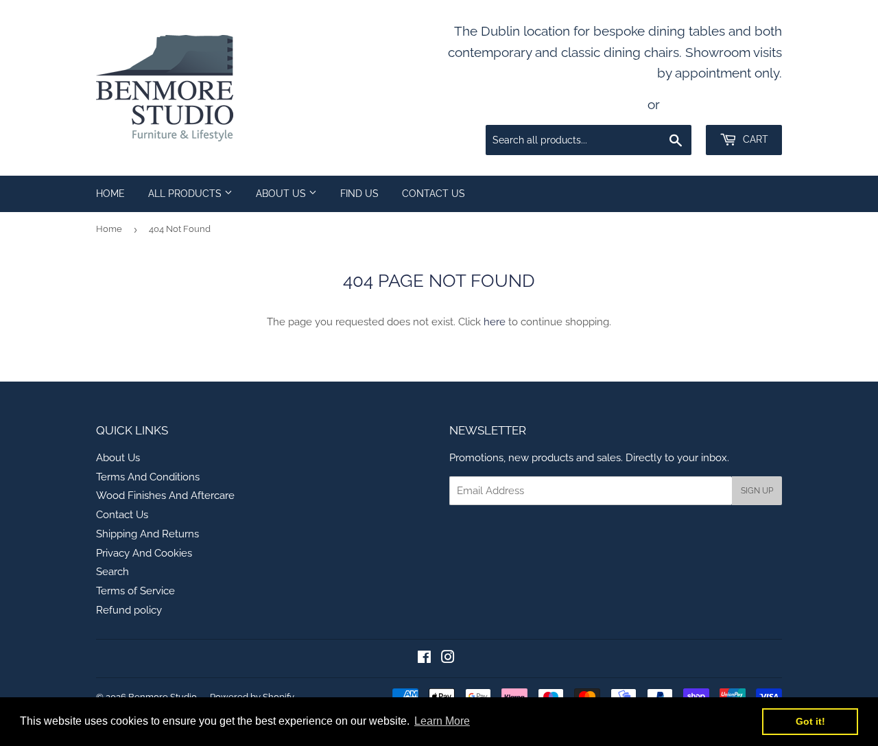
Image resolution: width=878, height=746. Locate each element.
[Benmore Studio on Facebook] (424, 659)
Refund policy (129, 610)
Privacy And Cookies (144, 553)
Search (112, 572)
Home (110, 193)
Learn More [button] (442, 721)
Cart (754, 139)
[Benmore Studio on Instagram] (448, 659)
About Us (282, 193)
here (495, 322)
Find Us (359, 193)
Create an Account (724, 104)
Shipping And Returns (147, 534)
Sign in (620, 104)
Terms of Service (135, 591)
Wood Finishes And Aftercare (165, 495)
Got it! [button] (810, 721)
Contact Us (433, 193)
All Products (186, 193)
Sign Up (757, 491)
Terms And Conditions (148, 477)
